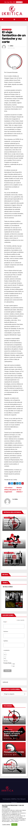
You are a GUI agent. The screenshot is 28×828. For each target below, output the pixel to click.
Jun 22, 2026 (8, 721)
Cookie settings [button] (6, 824)
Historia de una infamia (19, 490)
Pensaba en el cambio (14, 752)
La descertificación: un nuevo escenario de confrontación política (13, 558)
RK (14, 528)
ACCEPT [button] (14, 824)
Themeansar (14, 802)
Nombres (6, 631)
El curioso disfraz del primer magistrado (10, 490)
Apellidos (6, 640)
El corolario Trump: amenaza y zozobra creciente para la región (12, 523)
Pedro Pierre (7, 764)
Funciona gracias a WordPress (10, 799)
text (14, 666)
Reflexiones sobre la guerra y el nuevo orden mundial (13, 733)
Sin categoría (7, 749)
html (14, 663)
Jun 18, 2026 (8, 754)
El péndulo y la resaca (14, 719)
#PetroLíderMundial (13, 543)
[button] (25, 19)
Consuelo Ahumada (6, 29)
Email (5, 622)
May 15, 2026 (8, 771)
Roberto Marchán (8, 729)
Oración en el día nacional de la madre (13, 767)
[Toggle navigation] (14, 19)
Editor (11, 46)
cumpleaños (6, 650)
